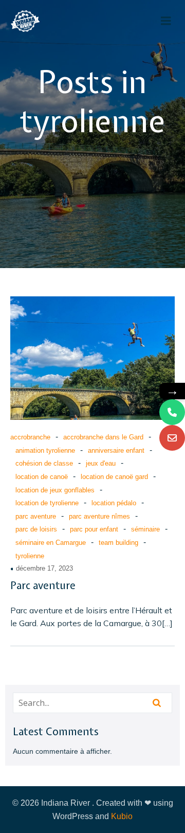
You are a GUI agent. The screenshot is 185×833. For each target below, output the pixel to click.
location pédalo (113, 503)
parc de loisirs (36, 529)
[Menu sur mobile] (166, 21)
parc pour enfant (94, 529)
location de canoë (41, 477)
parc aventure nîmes (99, 516)
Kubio (122, 816)
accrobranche (30, 437)
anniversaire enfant (116, 450)
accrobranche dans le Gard (103, 437)
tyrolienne (29, 556)
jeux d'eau (101, 463)
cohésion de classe (44, 463)
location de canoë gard (114, 477)
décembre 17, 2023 (44, 568)
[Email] (172, 438)
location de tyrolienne (47, 503)
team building (118, 542)
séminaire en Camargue (50, 542)
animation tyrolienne (45, 450)
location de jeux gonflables (55, 490)
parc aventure (35, 516)
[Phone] (172, 412)
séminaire (145, 529)
